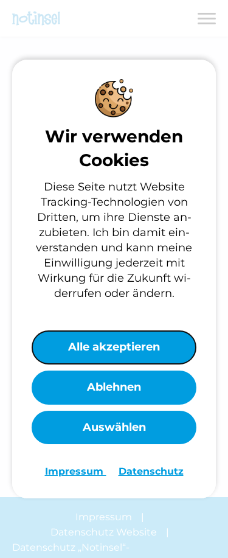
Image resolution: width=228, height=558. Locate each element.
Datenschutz (151, 471)
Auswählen (114, 427)
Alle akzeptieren (114, 347)
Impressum (75, 471)
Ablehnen (114, 387)
